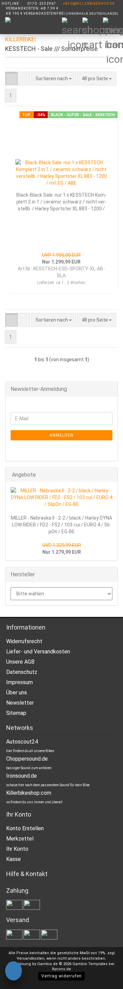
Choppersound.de (27, 758)
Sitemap (16, 713)
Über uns (16, 692)
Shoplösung (20, 964)
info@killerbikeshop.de (89, 3)
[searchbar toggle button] (72, 27)
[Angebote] (110, 475)
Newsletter (20, 703)
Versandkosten (30, 958)
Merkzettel (19, 838)
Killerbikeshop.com (28, 793)
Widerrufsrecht (24, 641)
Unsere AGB (20, 662)
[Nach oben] (104, 978)
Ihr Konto (17, 849)
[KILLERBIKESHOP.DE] (18, 34)
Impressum (19, 682)
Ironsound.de (21, 776)
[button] (11, 78)
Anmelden (61, 435)
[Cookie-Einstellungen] (13, 972)
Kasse (13, 859)
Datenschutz (21, 672)
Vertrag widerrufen (61, 976)
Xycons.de (61, 969)
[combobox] (53, 78)
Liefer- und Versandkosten (38, 651)
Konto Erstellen (25, 828)
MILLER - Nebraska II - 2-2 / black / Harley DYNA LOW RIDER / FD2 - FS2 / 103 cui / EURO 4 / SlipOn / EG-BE (61, 524)
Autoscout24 (22, 741)
